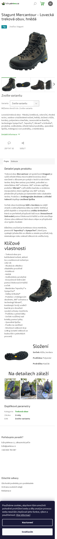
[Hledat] (35, 4)
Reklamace (6, 491)
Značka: (16, 26)
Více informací (23, 515)
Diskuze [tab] (14, 161)
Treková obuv (21, 411)
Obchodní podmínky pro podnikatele (17, 483)
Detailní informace (9, 134)
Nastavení (27, 522)
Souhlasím (27, 531)
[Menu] (50, 4)
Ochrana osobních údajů (11, 487)
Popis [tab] (6, 161)
